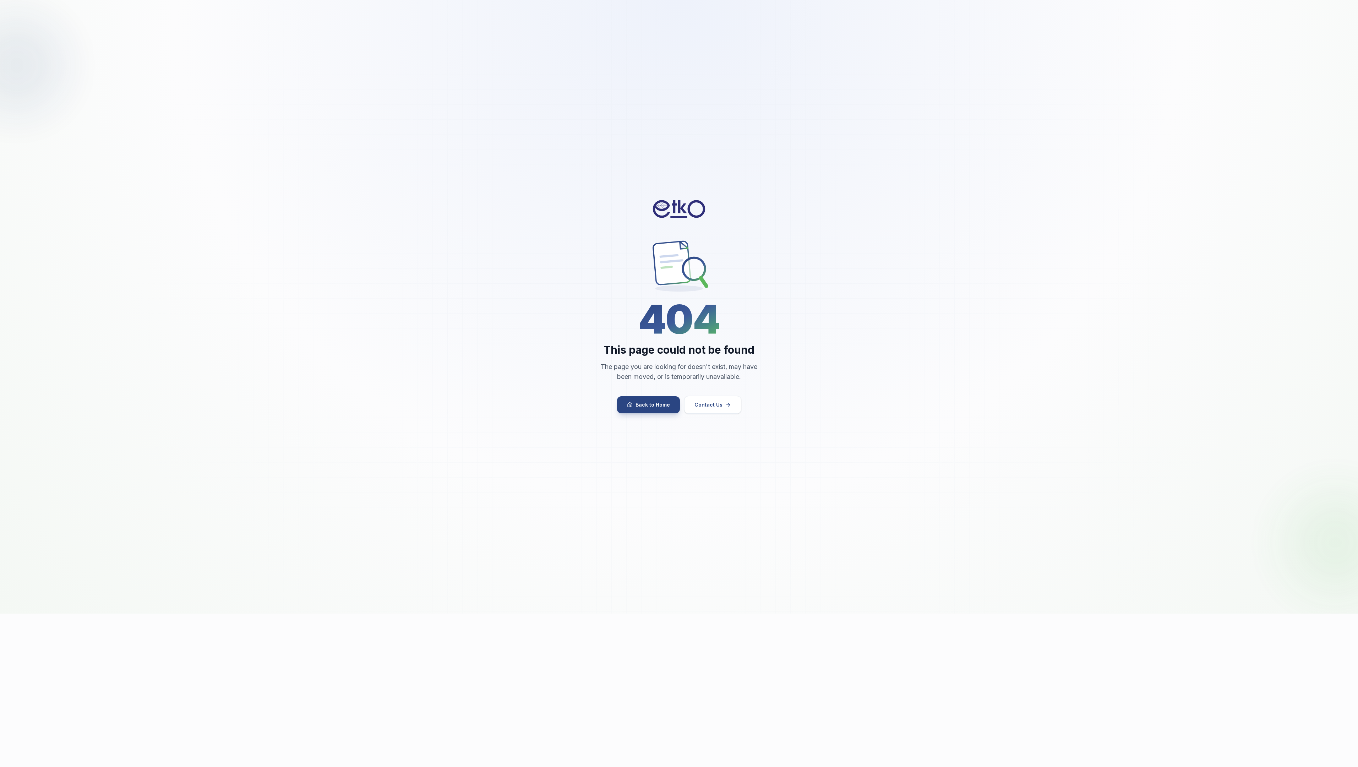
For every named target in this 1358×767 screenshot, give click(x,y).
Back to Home (653, 405)
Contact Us (708, 405)
